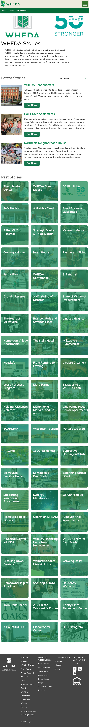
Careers (24, 707)
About (12, 11)
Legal (29, 722)
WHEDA (5, 11)
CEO (23, 681)
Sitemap (59, 661)
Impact (24, 661)
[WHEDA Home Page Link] (10, 3)
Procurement (43, 664)
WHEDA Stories (27, 665)
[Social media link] (74, 669)
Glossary (59, 665)
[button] (85, 4)
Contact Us (77, 664)
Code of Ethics (44, 668)
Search (58, 669)
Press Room (26, 669)
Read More (32, 105)
